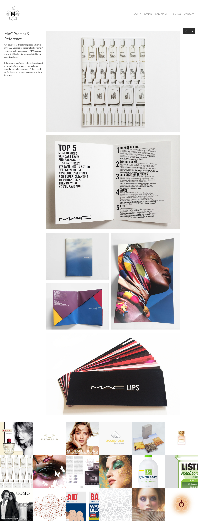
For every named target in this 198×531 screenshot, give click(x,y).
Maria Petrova (13, 14)
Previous (186, 31)
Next (192, 31)
